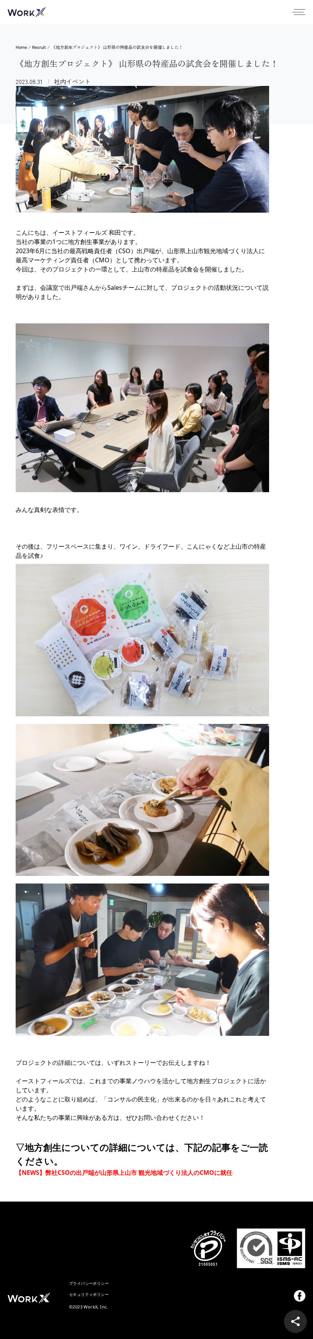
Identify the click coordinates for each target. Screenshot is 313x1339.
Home (21, 47)
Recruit (39, 47)
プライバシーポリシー (89, 1283)
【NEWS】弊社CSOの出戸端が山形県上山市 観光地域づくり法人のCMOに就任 (124, 1172)
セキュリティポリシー (89, 1294)
